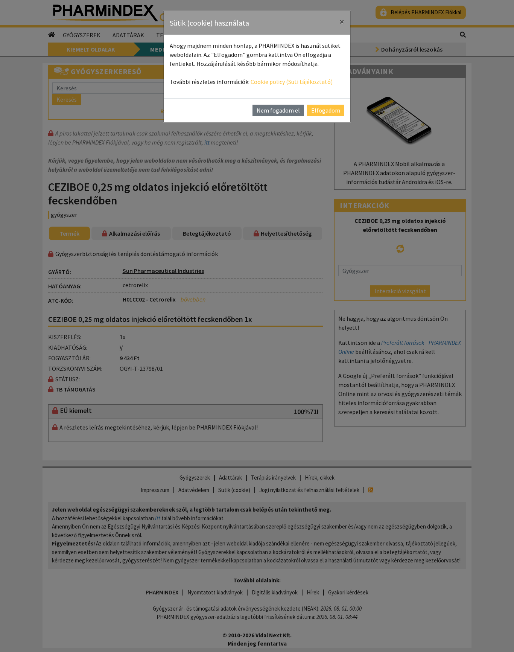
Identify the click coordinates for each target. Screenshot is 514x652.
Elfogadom (325, 110)
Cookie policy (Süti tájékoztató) (292, 81)
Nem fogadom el (278, 110)
